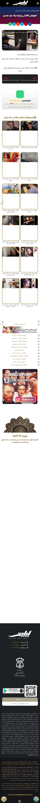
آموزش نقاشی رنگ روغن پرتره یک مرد (11, 148)
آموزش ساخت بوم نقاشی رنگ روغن (29, 211)
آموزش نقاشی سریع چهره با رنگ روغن (10, 179)
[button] (7, 3)
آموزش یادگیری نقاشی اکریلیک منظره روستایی (10, 211)
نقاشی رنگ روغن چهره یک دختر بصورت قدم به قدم (29, 274)
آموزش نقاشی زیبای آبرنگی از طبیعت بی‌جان (29, 242)
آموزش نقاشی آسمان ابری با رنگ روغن (29, 179)
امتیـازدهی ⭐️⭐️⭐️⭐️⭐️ (20, 101)
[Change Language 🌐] (38, 3)
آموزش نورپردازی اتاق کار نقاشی (29, 147)
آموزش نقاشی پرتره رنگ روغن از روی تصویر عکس (10, 274)
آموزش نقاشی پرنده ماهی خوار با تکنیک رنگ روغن (10, 242)
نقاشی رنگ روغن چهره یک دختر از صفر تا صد (29, 305)
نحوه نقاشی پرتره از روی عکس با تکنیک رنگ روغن (10, 305)
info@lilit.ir (16, 642)
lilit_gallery (16, 645)
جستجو (19, 700)
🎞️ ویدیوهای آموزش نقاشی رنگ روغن (27, 11)
